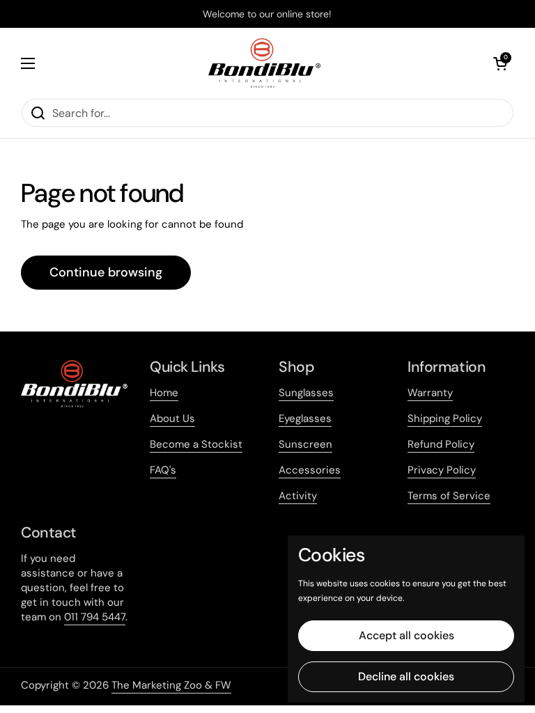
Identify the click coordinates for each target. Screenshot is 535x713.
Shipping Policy (445, 418)
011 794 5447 (94, 617)
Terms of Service (449, 496)
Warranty (430, 393)
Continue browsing (105, 272)
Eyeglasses (305, 418)
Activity (298, 496)
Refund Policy (441, 444)
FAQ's (163, 470)
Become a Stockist (196, 444)
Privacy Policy (442, 470)
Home (164, 393)
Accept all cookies (406, 635)
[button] (500, 63)
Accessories (310, 470)
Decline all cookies (406, 676)
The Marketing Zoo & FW (171, 685)
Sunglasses (306, 393)
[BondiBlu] (264, 63)
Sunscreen (305, 444)
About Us (172, 418)
